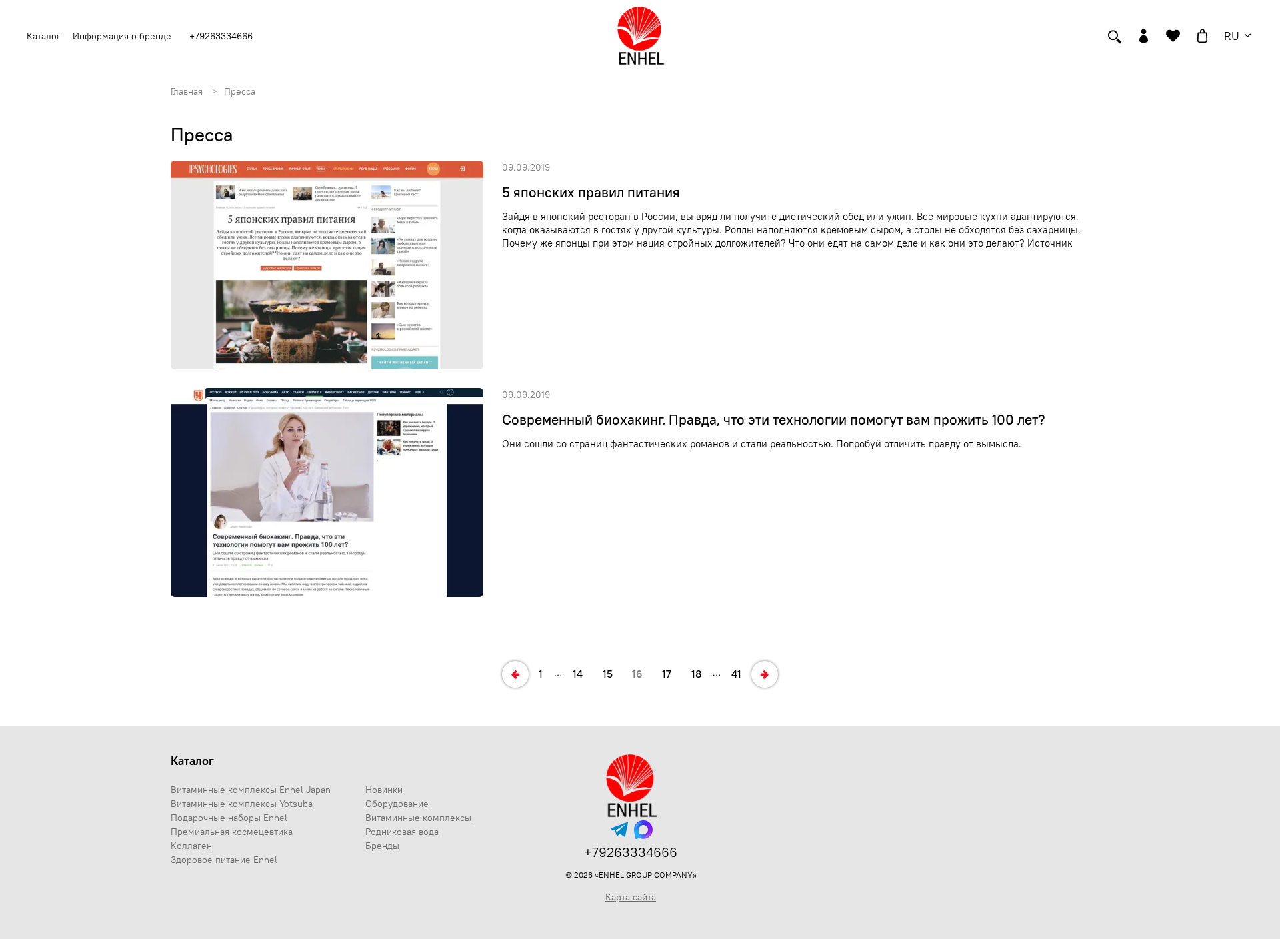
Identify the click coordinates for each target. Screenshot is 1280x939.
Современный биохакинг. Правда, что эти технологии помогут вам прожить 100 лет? (773, 420)
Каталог (192, 760)
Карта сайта (630, 897)
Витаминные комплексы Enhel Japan (251, 790)
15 (608, 673)
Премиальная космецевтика (232, 832)
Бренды (382, 846)
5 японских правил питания (591, 192)
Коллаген (191, 846)
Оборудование (397, 804)
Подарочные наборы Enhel (229, 818)
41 (736, 673)
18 (696, 673)
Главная (187, 91)
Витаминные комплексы (418, 818)
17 (666, 673)
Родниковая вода (402, 832)
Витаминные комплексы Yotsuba (242, 804)
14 (578, 673)
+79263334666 (221, 36)
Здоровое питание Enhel (224, 860)
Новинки (384, 790)
